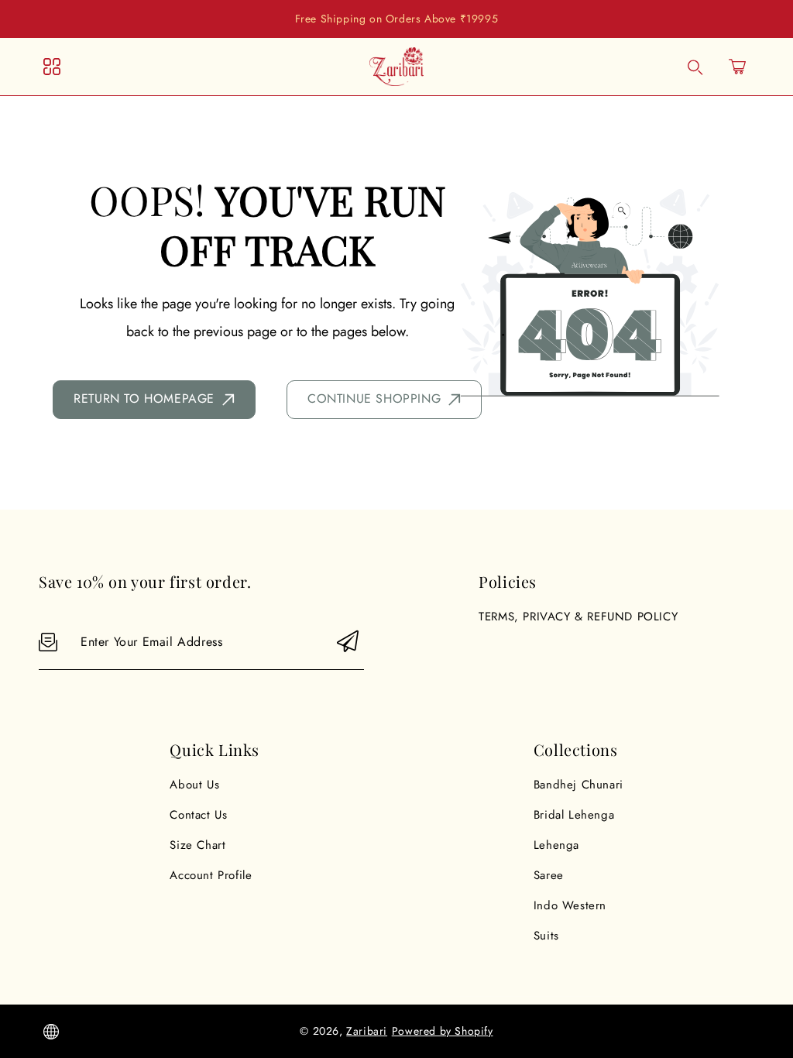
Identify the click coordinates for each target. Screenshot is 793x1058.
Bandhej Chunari (578, 784)
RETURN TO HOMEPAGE (144, 398)
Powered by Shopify (442, 1031)
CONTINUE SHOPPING (374, 398)
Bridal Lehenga (574, 814)
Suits (546, 935)
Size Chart (197, 845)
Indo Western (570, 905)
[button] (737, 66)
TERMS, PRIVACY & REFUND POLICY (578, 616)
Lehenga (556, 845)
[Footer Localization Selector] (51, 1031)
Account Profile (211, 875)
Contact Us (198, 814)
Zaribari (366, 1031)
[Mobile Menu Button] (52, 66)
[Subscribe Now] (347, 642)
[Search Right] (695, 67)
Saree (549, 875)
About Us (194, 784)
